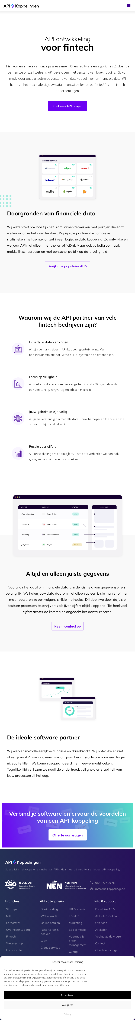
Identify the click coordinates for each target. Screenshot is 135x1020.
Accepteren (67, 995)
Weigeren (67, 1005)
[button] (128, 5)
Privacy (67, 1014)
